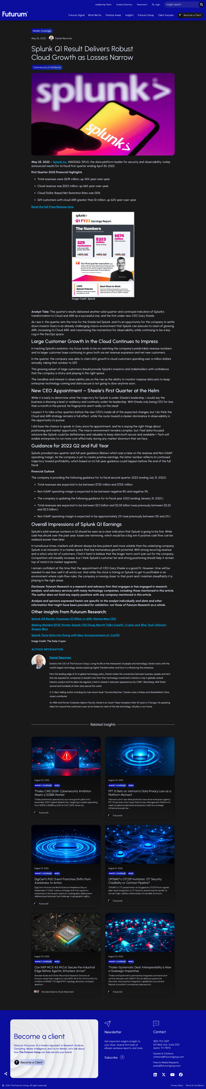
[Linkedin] (155, 1074)
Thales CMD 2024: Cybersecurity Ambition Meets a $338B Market (63, 793)
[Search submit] (201, 5)
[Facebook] (181, 1074)
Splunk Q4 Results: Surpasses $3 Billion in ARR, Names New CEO (73, 619)
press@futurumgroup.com (167, 1065)
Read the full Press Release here (52, 207)
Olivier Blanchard (66, 992)
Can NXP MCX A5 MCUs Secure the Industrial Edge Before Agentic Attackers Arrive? (65, 969)
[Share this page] (5, 1073)
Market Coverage (42, 30)
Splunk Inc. (60, 162)
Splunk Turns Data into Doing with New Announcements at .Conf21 (75, 635)
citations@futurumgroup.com (168, 1056)
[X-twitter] (164, 1074)
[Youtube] (172, 1074)
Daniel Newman (63, 38)
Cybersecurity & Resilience (47, 67)
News (57, 785)
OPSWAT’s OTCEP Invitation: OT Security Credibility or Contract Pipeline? (135, 881)
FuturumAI (43, 812)
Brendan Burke (48, 992)
